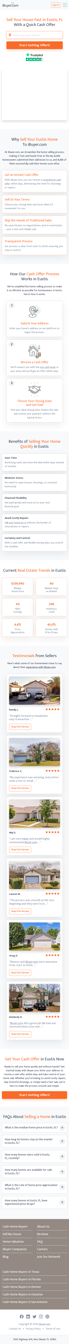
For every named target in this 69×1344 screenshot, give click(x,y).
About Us (43, 1226)
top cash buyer (48, 367)
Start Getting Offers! (34, 45)
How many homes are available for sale (28, 1171)
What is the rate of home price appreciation (31, 1187)
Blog (6, 1256)
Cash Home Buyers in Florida (22, 1279)
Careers (42, 1249)
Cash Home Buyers (15, 1226)
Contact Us (15, 1329)
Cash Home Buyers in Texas (21, 1272)
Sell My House (12, 1234)
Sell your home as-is (15, 523)
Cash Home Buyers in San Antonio (25, 1302)
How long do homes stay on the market (28, 1141)
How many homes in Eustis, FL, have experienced (26, 1202)
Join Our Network (48, 1256)
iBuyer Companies (15, 1249)
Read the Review (20, 727)
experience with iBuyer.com (41, 667)
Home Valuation (13, 1241)
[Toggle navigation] (65, 4)
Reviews (42, 1234)
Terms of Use (53, 1329)
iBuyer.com (30, 842)
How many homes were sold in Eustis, (27, 1156)
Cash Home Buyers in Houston (23, 1294)
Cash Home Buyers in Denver (22, 1287)
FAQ (40, 1241)
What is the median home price (31, 1128)
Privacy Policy (33, 1329)
